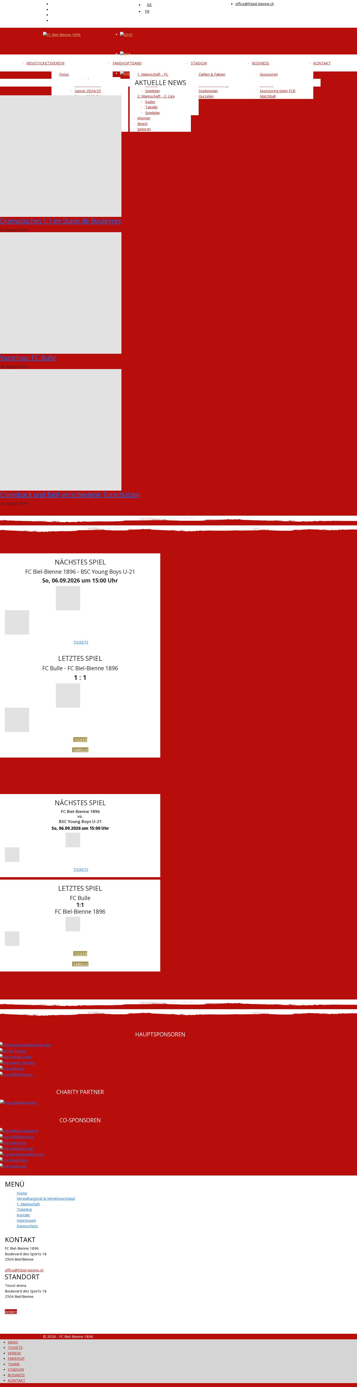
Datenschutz (27, 1225)
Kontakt (23, 1214)
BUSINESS (260, 63)
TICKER (80, 739)
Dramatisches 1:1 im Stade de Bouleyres (60, 220)
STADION (199, 63)
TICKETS (44, 63)
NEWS (31, 63)
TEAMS (136, 63)
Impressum (26, 1220)
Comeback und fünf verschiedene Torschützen (70, 494)
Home (22, 1193)
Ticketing (24, 1209)
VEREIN (57, 63)
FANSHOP (121, 63)
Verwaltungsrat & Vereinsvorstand (46, 1198)
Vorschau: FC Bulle (28, 357)
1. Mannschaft (28, 1203)
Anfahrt (11, 1311)
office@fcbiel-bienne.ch (254, 3)
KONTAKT (322, 63)
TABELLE (80, 749)
